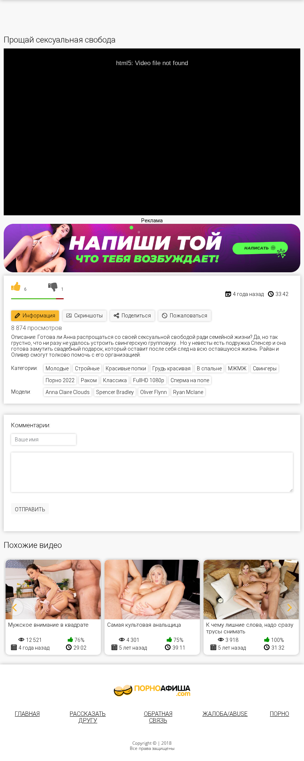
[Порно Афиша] (152, 690)
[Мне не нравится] (52, 289)
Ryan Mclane (188, 392)
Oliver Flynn (153, 392)
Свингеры (265, 368)
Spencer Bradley (115, 392)
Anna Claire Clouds (68, 392)
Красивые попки (126, 368)
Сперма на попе (190, 380)
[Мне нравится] (15, 289)
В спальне (209, 368)
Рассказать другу (88, 717)
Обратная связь (158, 717)
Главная (27, 713)
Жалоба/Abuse (225, 713)
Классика (115, 380)
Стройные (87, 368)
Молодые (57, 368)
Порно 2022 (60, 380)
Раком (89, 380)
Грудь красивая (171, 368)
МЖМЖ (237, 368)
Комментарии (30, 425)
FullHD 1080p (148, 380)
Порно (279, 713)
